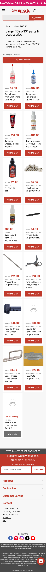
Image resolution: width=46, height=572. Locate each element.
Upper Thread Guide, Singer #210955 (11, 379)
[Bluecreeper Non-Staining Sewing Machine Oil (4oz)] (33, 87)
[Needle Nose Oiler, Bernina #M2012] (12, 415)
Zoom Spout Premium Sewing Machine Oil (12, 97)
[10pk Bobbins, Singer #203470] (33, 181)
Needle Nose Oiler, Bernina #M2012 (11, 425)
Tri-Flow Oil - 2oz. (11, 189)
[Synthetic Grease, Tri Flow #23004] (12, 134)
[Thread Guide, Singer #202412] (33, 228)
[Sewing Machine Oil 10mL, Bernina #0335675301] (33, 134)
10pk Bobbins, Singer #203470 (33, 189)
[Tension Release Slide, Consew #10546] (33, 275)
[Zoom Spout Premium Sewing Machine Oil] (12, 87)
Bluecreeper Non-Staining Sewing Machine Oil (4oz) (33, 98)
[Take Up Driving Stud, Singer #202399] (12, 322)
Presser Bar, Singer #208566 (12, 283)
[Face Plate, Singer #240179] (33, 369)
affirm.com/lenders (34, 555)
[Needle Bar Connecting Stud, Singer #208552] (33, 322)
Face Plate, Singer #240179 (33, 377)
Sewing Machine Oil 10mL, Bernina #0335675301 (33, 144)
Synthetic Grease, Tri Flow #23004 (12, 144)
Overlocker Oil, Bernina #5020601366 (11, 238)
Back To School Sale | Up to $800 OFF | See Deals (23, 3)
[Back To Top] (42, 568)
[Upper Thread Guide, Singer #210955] (12, 369)
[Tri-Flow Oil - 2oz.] (12, 181)
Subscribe (38, 470)
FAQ (4, 520)
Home (8, 26)
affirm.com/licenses (6, 563)
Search (38, 17)
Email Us (7, 517)
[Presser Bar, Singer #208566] (12, 275)
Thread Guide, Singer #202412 (33, 236)
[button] (3, 10)
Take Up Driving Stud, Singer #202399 (12, 332)
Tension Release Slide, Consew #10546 (33, 285)
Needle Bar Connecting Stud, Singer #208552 (33, 332)
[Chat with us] (35, 10)
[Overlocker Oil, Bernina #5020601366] (12, 228)
